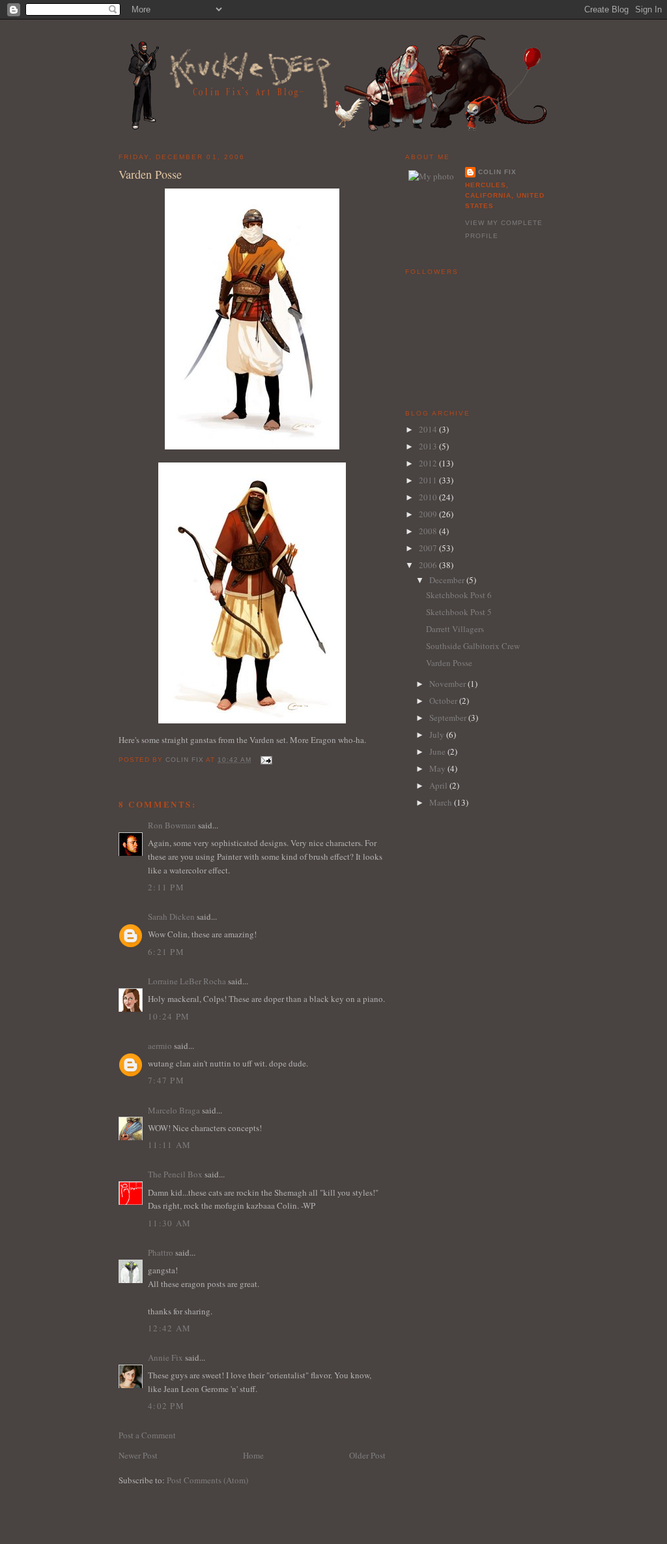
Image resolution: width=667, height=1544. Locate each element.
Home (253, 1455)
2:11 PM (166, 887)
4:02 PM (166, 1406)
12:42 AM (169, 1328)
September (448, 717)
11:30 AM (169, 1223)
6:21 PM (166, 952)
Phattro (160, 1252)
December (447, 580)
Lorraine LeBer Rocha (187, 981)
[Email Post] (265, 759)
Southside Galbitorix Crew (473, 646)
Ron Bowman (172, 825)
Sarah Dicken (171, 916)
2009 (429, 514)
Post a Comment (147, 1435)
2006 (429, 565)
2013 (429, 446)
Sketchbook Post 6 (459, 595)
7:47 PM (166, 1080)
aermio (160, 1046)
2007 (429, 548)
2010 (429, 497)
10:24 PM (169, 1016)
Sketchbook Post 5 (459, 612)
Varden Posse (449, 663)
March (441, 802)
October (444, 700)
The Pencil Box (175, 1174)
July (437, 734)
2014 (429, 429)
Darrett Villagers (455, 629)
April (439, 785)
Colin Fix (497, 171)
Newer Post (138, 1455)
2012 (429, 463)
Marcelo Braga (174, 1110)
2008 (429, 531)
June (438, 751)
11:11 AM (169, 1145)
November (448, 683)
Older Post (367, 1455)
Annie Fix (165, 1357)
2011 (429, 480)
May (438, 768)
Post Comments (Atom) (207, 1480)
